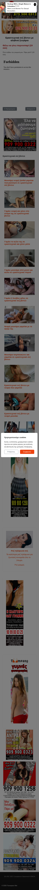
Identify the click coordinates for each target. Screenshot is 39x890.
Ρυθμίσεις (11, 452)
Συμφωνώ (27, 452)
